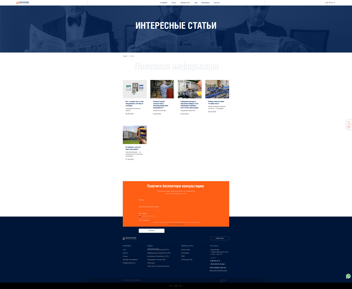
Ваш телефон (143, 213)
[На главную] (22, 2)
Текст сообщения (144, 220)
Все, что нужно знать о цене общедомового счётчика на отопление (134, 104)
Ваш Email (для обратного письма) (149, 206)
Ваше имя (141, 200)
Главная (125, 56)
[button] (219, 238)
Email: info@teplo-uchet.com (218, 267)
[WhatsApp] (348, 276)
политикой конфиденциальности (176, 224)
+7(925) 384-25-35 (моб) (217, 264)
